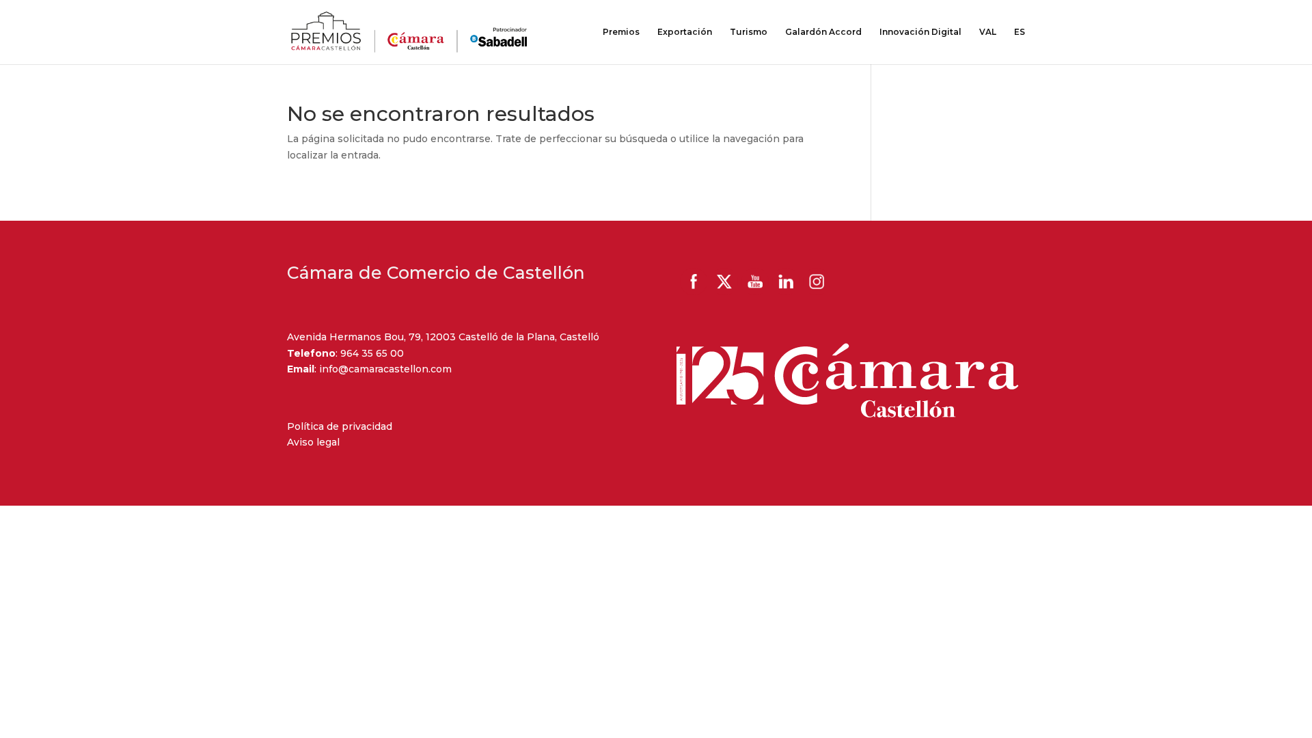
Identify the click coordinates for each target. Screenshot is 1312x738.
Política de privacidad (339, 426)
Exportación (684, 32)
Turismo (748, 32)
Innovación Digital (920, 32)
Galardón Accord (823, 32)
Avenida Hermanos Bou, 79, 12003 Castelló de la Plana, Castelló (443, 337)
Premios (621, 32)
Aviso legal (313, 442)
